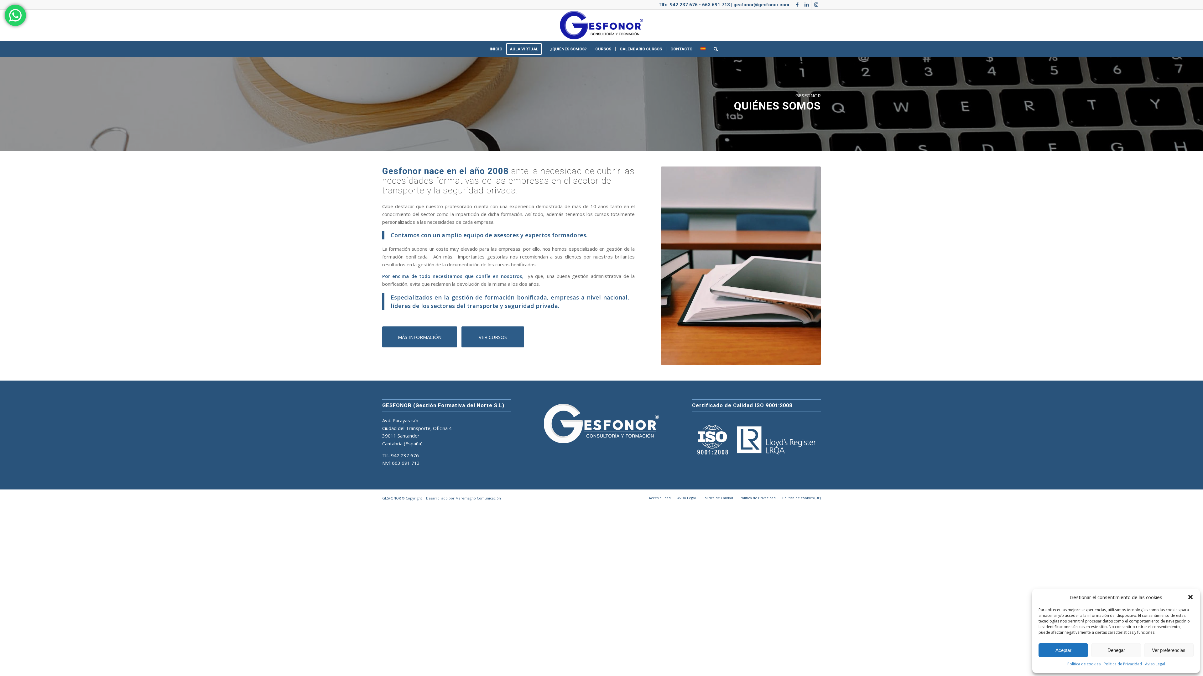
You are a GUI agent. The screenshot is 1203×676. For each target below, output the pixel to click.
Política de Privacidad (1123, 664)
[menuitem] (496, 49)
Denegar (1116, 650)
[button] (1190, 597)
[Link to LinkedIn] (806, 4)
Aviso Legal (1155, 664)
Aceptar (1063, 650)
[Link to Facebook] (797, 4)
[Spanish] (703, 49)
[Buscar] (714, 49)
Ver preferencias (1168, 650)
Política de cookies (1084, 664)
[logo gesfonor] (601, 25)
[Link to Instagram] (816, 4)
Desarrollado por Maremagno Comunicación (463, 498)
